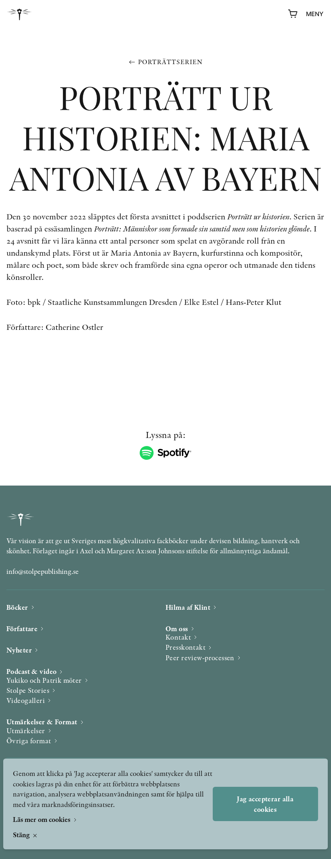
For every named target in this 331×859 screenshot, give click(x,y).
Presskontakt (185, 647)
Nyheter (19, 650)
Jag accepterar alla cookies (265, 804)
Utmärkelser (25, 730)
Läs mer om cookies (42, 819)
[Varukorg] (293, 14)
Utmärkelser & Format (42, 721)
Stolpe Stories (27, 690)
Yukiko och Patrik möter (44, 680)
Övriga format (28, 740)
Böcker (17, 607)
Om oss (177, 628)
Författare (22, 628)
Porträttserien (170, 62)
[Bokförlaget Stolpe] (19, 14)
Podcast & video (31, 671)
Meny (314, 14)
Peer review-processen (200, 657)
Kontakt (178, 637)
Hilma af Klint (188, 607)
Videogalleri (25, 700)
